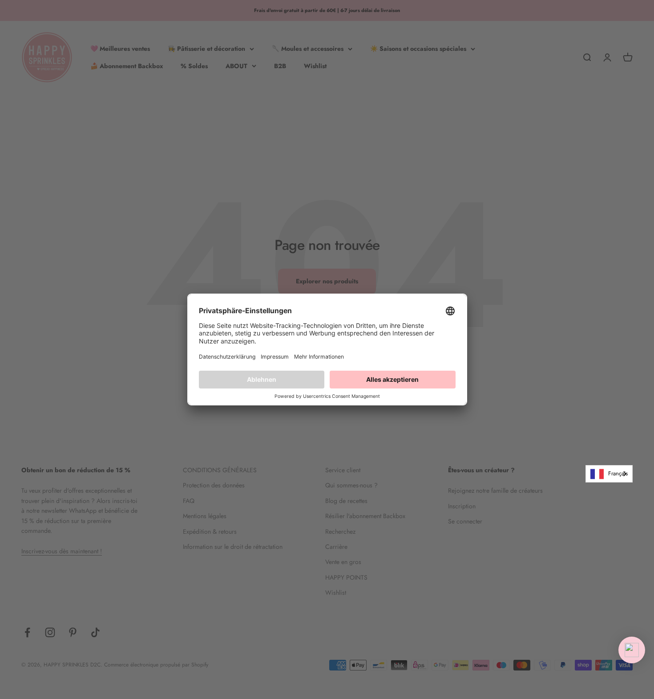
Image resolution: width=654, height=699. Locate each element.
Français (618, 473)
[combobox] (609, 473)
